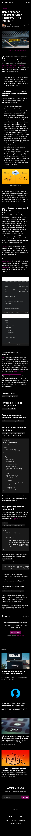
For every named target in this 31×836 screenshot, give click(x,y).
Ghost (19, 823)
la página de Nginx (16, 519)
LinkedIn (14, 820)
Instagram (22, 820)
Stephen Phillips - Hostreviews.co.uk (17, 50)
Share (25, 25)
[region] (15, 294)
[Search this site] (26, 2)
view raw (26, 312)
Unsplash (15, 52)
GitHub (17, 312)
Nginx (3, 357)
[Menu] (29, 2)
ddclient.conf (6, 312)
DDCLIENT (5, 246)
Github (8, 820)
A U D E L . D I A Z (8, 2)
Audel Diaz (10, 25)
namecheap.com (6, 261)
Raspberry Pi (5, 8)
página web (5, 267)
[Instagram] (17, 809)
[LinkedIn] (14, 809)
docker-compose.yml (7, 344)
